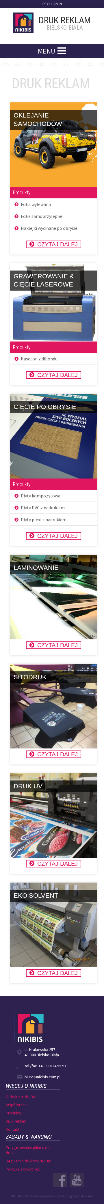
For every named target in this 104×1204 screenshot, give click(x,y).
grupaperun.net (81, 1196)
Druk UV (28, 786)
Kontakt (12, 1129)
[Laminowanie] (53, 597)
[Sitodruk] (53, 706)
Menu (46, 51)
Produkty (14, 1113)
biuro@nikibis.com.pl (42, 1076)
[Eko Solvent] (53, 925)
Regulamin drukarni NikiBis (28, 1161)
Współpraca (16, 1104)
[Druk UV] (53, 815)
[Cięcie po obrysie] (53, 436)
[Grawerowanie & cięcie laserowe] (53, 302)
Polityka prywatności (24, 1169)
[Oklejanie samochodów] (53, 144)
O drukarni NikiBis (21, 1096)
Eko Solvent (36, 895)
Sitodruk (30, 677)
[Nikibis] (24, 20)
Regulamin (52, 3)
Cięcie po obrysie (45, 406)
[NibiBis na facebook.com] (60, 1180)
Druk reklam (16, 1121)
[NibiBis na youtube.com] (77, 1180)
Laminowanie (36, 567)
